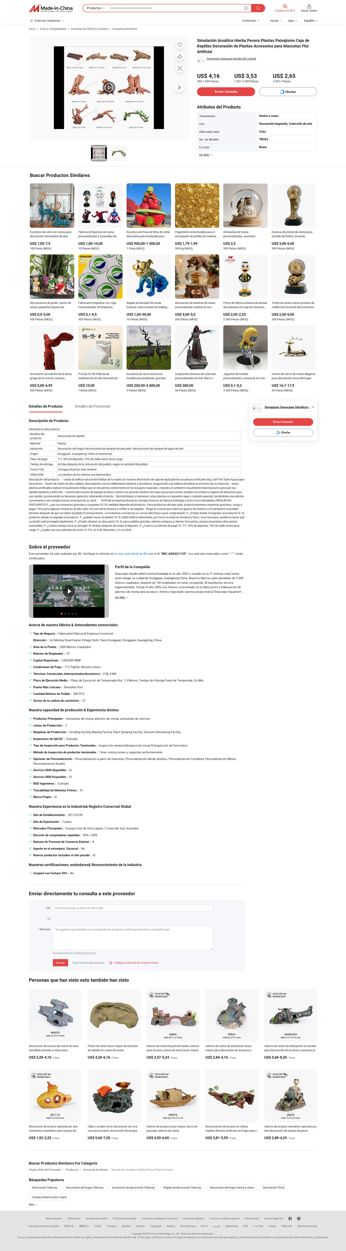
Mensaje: (45, 929)
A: (49, 918)
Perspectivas (252, 1218)
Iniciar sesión (309, 10)
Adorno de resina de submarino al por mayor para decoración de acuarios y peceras (228, 1050)
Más (32, 1204)
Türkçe (272, 1226)
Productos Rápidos (193, 1218)
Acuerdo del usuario (96, 1218)
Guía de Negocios (273, 1218)
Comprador (249, 20)
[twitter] (298, 1218)
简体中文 (69, 1226)
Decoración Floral (273, 1187)
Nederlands (231, 1226)
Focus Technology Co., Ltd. (165, 1233)
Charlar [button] (290, 92)
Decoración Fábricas (44, 1187)
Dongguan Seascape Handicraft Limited (231, 58)
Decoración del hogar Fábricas (85, 1187)
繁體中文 (84, 1226)
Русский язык (187, 1226)
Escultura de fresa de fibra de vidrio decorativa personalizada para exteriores (148, 234)
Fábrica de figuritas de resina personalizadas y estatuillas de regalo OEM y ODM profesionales (98, 234)
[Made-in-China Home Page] (50, 8)
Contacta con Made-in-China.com (160, 1218)
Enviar (60, 963)
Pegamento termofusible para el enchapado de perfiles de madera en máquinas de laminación (195, 234)
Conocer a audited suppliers (224, 1218)
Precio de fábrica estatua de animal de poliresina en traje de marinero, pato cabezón (245, 305)
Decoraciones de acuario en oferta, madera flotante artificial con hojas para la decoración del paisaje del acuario (231, 1130)
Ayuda (274, 20)
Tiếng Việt (286, 1226)
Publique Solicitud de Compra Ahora (133, 963)
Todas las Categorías (47, 20)
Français (111, 1226)
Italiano (171, 1226)
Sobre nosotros (54, 1218)
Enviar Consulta (226, 91)
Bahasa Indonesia (307, 1226)
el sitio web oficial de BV (130, 554)
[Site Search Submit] (258, 8)
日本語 (98, 1226)
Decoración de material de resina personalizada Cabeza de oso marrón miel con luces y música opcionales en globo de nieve (195, 305)
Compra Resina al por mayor (49, 1197)
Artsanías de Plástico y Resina (89, 29)
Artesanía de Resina (124, 29)
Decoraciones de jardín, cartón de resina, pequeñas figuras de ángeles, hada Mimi (50, 305)
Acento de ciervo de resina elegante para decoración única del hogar (293, 376)
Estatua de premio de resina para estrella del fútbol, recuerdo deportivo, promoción (292, 234)
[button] (246, 8)
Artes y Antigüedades (53, 29)
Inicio (32, 29)
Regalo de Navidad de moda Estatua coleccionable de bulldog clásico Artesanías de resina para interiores (147, 305)
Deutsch (140, 1226)
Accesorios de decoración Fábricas (133, 1187)
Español (126, 1226)
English (55, 1226)
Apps (291, 20)
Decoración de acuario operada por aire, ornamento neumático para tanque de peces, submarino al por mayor (53, 1130)
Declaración (73, 1218)
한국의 (204, 1226)
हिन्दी (245, 1226)
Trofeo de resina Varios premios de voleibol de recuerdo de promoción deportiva (293, 305)
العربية (216, 1226)
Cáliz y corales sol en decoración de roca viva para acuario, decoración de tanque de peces (112, 1130)
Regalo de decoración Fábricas (182, 1187)
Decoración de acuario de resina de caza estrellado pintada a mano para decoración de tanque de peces (53, 1050)
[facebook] (290, 1218)
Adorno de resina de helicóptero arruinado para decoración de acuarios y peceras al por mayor (290, 1050)
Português (155, 1226)
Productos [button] (94, 8)
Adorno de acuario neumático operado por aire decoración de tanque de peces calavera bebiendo (290, 1130)
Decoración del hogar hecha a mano (232, 1187)
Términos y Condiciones (315, 1237)
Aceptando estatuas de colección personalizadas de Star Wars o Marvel (195, 376)
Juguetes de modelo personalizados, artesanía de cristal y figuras (245, 376)
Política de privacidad (124, 1218)
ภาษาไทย (258, 1226)
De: (49, 908)
